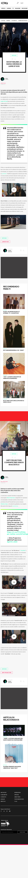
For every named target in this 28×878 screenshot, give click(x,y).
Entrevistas (17, 792)
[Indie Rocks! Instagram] (7, 811)
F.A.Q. (15, 801)
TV (13, 8)
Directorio (17, 796)
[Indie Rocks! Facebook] (1, 811)
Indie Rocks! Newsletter (6, 829)
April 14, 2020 (12, 542)
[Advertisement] (14, 267)
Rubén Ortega (6, 79)
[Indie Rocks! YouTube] (10, 811)
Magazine (17, 8)
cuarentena (15, 506)
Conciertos (14, 20)
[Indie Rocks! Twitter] (4, 811)
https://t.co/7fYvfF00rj (16, 532)
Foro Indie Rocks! (19, 799)
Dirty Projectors (4, 481)
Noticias (3, 20)
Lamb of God (3, 83)
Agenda (9, 8)
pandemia (4, 173)
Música (3, 8)
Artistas (16, 794)
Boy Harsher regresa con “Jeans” (13, 350)
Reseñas (8, 20)
